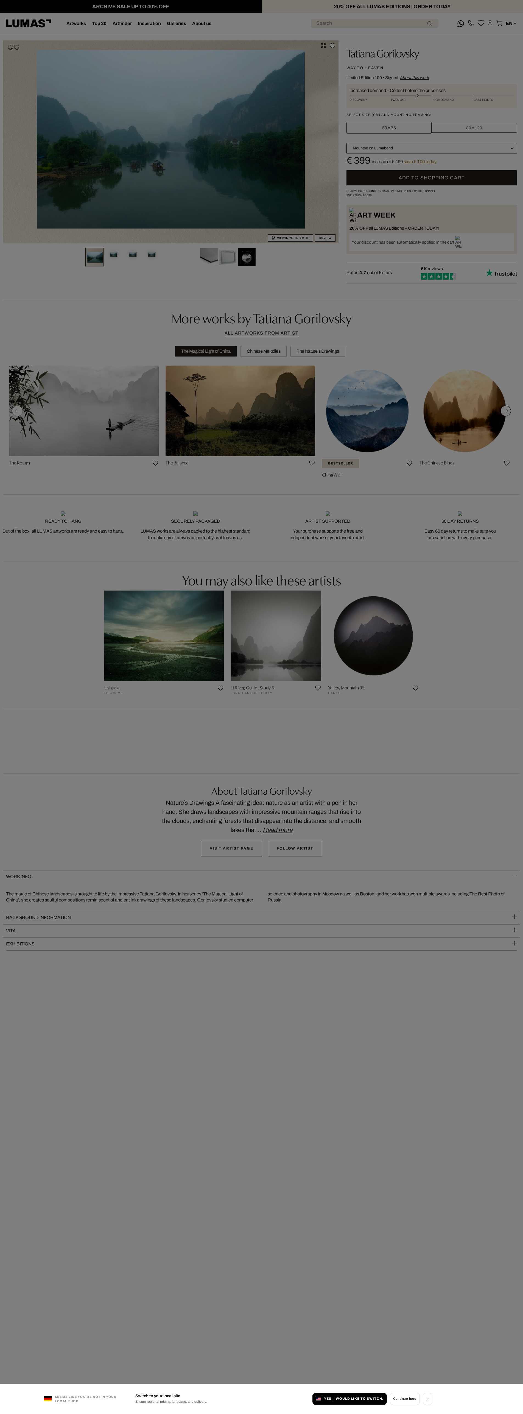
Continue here (404, 1399)
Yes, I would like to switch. (353, 1399)
